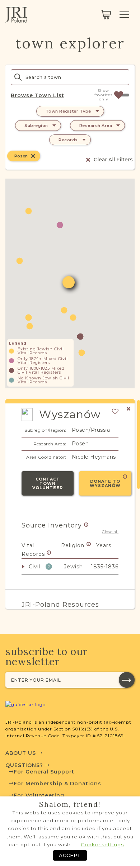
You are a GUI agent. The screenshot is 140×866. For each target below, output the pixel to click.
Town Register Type (68, 111)
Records (68, 139)
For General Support (44, 771)
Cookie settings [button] (102, 844)
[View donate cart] (106, 15)
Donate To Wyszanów (105, 483)
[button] (29, 326)
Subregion (36, 125)
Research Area (95, 125)
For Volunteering (39, 795)
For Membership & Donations (57, 783)
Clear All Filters (113, 159)
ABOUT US (21, 753)
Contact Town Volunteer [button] (47, 483)
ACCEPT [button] (70, 855)
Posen (21, 155)
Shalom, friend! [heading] (70, 804)
